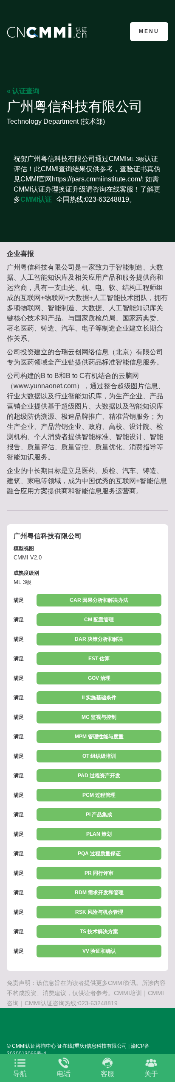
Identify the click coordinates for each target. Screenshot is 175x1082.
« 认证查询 (23, 91)
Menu (149, 31)
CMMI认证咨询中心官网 (48, 30)
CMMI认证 (36, 199)
